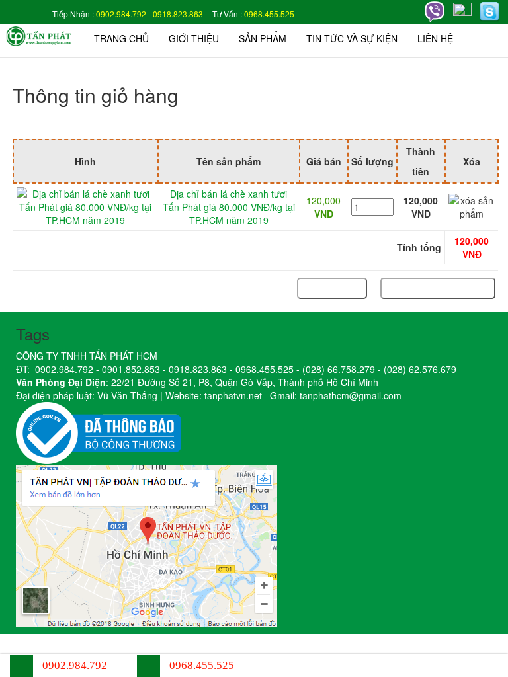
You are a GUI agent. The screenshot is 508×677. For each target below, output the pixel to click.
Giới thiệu (194, 38)
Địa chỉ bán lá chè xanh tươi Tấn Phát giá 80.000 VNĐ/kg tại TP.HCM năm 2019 (229, 207)
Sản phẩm (262, 38)
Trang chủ (121, 38)
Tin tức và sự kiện (352, 38)
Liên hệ (435, 38)
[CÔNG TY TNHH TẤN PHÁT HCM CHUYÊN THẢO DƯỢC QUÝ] (39, 35)
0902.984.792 (121, 13)
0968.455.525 (269, 13)
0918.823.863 (178, 13)
